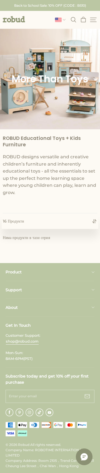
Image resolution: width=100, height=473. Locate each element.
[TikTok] (39, 412)
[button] (14, 19)
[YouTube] (49, 412)
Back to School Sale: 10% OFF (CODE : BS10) (50, 5)
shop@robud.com (22, 341)
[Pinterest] (19, 412)
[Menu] (93, 20)
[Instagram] (29, 412)
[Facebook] (9, 412)
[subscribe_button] (87, 396)
